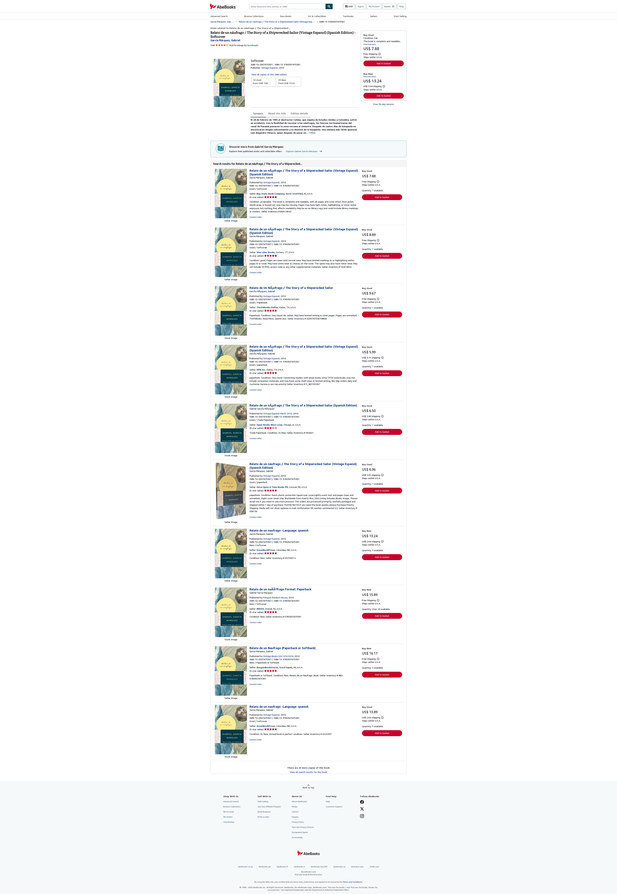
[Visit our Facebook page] (362, 802)
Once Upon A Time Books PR (272, 487)
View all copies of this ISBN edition (269, 74)
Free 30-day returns (383, 104)
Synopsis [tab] (258, 113)
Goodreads (252, 45)
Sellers (373, 16)
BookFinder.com (308, 873)
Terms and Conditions (352, 882)
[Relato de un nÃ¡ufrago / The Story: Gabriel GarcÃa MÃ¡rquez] (231, 452)
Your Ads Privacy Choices (303, 827)
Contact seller (256, 217)
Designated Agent (300, 832)
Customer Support (334, 806)
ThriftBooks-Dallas (267, 307)
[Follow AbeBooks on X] (362, 809)
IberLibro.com (357, 866)
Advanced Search (219, 16)
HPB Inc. (261, 369)
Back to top (308, 787)
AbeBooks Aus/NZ (319, 866)
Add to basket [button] (383, 63)
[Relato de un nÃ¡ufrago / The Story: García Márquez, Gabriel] (231, 217)
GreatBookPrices (266, 550)
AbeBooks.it (299, 866)
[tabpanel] (304, 126)
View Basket (228, 822)
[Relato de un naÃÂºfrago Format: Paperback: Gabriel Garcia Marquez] (231, 636)
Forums (295, 817)
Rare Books (285, 16)
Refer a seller (263, 817)
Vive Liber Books (266, 252)
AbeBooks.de (265, 866)
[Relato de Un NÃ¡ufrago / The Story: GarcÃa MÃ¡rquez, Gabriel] (231, 334)
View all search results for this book (308, 772)
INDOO (260, 608)
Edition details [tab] (299, 113)
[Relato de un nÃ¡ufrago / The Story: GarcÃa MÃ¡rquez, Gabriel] (231, 393)
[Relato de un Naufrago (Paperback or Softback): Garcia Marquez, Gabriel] (231, 694)
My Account (374, 6)
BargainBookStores (267, 667)
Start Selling (400, 16)
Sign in (361, 6)
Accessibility (297, 837)
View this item (369, 44)
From (260, 81)
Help (401, 6)
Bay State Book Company (271, 193)
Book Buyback (264, 811)
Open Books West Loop (269, 424)
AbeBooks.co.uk (245, 866)
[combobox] (287, 6)
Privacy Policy (298, 822)
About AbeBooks (299, 801)
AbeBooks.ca (339, 866)
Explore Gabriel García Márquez (301, 151)
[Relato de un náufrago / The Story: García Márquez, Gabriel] (231, 518)
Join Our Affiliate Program (269, 806)
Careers (295, 811)
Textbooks (348, 16)
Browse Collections (254, 16)
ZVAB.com (374, 866)
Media (294, 806)
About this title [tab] (277, 113)
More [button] (313, 132)
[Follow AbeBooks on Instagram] (362, 816)
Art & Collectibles (317, 16)
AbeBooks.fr (282, 866)
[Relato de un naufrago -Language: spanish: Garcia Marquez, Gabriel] (231, 577)
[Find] (329, 6)
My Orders (227, 817)
